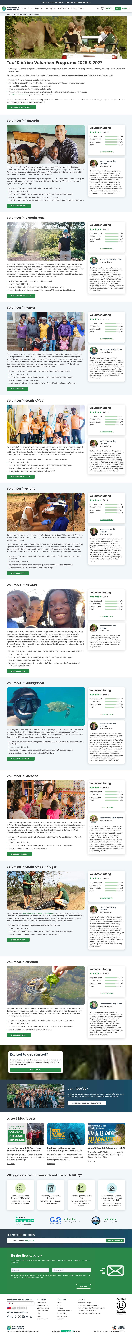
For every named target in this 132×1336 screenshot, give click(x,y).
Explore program (106, 152)
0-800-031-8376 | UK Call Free (87, 1311)
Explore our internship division (115, 1331)
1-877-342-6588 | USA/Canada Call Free (91, 1308)
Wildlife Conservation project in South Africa (38, 913)
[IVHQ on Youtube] (27, 1316)
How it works (62, 9)
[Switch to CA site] (24, 1308)
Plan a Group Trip (43, 1311)
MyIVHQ (125, 9)
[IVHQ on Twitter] (19, 1316)
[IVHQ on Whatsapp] (31, 1316)
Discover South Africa (20, 477)
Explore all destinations (21, 107)
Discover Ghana (18, 573)
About (81, 9)
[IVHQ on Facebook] (8, 1316)
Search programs (114, 1240)
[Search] (98, 8)
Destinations (26, 9)
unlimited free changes (19, 95)
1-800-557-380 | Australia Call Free (89, 1313)
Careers (60, 1308)
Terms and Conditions (64, 1311)
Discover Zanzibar (18, 1035)
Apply (118, 9)
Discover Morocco (19, 854)
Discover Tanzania (19, 206)
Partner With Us (62, 1316)
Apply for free (35, 1070)
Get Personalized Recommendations (87, 1103)
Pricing (73, 9)
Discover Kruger (18, 940)
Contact (110, 9)
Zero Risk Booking (43, 1308)
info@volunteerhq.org (85, 1303)
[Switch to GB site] (19, 1308)
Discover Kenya (17, 389)
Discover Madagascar (20, 759)
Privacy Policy (62, 1313)
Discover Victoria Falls (21, 296)
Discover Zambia (18, 671)
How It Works (41, 1303)
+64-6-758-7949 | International (88, 1305)
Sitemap (60, 1319)
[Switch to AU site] (14, 1308)
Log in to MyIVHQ (42, 1319)
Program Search (42, 1305)
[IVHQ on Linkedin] (23, 1316)
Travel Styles (49, 9)
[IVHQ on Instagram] (12, 1316)
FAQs (39, 1313)
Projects (38, 9)
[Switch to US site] (9, 1308)
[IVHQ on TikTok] (15, 1316)
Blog (58, 1305)
